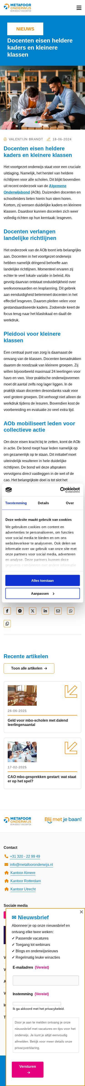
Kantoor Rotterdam (25, 881)
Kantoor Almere (22, 873)
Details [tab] (43, 503)
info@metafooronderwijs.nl (31, 865)
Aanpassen (40, 593)
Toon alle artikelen (26, 668)
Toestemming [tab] (16, 503)
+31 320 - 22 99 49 (25, 856)
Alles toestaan (42, 580)
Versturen (27, 1066)
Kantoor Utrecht (23, 889)
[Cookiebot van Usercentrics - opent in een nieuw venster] (60, 490)
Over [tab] (70, 503)
